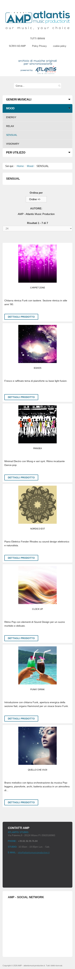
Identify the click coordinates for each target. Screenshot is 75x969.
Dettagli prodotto (21, 316)
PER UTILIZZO (15, 152)
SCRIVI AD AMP (17, 46)
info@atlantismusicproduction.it (34, 852)
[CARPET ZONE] (37, 264)
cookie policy (59, 46)
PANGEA (37, 448)
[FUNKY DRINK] (37, 665)
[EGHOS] (37, 344)
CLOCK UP (37, 609)
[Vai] (58, 85)
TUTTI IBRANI (37, 38)
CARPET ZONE (37, 287)
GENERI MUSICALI (18, 99)
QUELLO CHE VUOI (37, 770)
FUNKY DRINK (37, 689)
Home (20, 166)
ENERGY (11, 117)
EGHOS (37, 368)
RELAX (10, 126)
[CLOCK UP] (37, 585)
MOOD (10, 108)
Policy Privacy (39, 46)
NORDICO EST (37, 529)
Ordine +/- (35, 199)
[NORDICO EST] (37, 505)
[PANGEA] (37, 424)
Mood (30, 166)
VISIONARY (12, 143)
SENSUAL (11, 135)
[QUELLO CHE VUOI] (37, 746)
